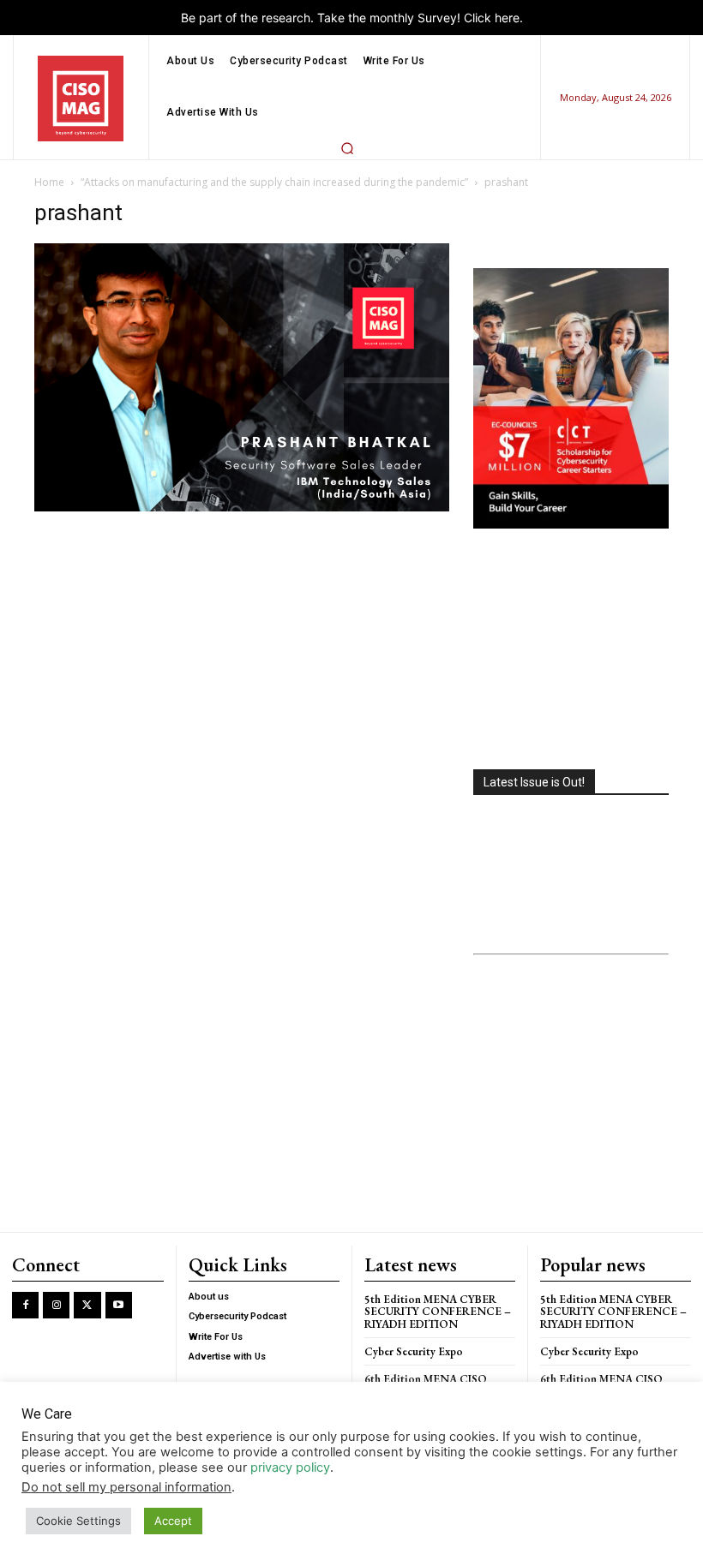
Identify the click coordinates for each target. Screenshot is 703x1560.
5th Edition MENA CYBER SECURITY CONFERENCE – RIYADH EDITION (437, 1311)
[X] (87, 1305)
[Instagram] (56, 1305)
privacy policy (290, 1467)
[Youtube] (118, 1305)
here (507, 17)
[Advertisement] (571, 651)
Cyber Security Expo (413, 1351)
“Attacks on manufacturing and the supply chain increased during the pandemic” (274, 182)
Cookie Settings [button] (78, 1520)
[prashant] (241, 506)
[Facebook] (25, 1305)
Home (49, 182)
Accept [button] (173, 1520)
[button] (347, 148)
